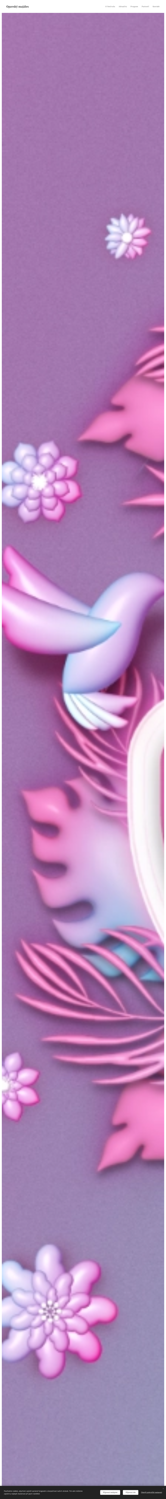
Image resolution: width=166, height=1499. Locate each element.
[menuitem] (111, 6)
